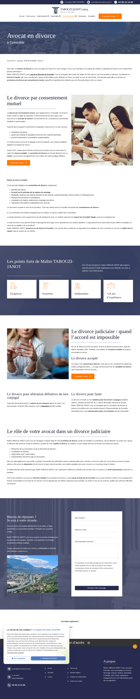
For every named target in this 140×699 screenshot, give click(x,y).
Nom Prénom (80, 518)
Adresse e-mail (81, 530)
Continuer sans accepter (15, 653)
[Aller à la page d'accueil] (70, 10)
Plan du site (73, 668)
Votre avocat (30, 16)
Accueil (21, 16)
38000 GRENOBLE (75, 2)
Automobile (55, 16)
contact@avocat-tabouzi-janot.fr (101, 2)
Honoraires (82, 16)
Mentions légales (75, 672)
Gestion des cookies (76, 681)
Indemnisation (42, 16)
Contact (49, 677)
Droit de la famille (68, 16)
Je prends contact (109, 16)
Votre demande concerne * (85, 541)
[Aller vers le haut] (135, 646)
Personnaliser (20, 658)
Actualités (91, 16)
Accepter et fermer (49, 658)
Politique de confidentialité (78, 677)
